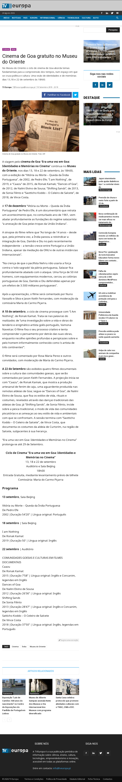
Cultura (86, 18)
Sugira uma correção (69, 640)
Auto (95, 18)
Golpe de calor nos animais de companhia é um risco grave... (109, 353)
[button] (117, 17)
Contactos (107, 779)
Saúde (102, 359)
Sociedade (104, 206)
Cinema (15, 646)
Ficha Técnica (94, 779)
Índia (24, 646)
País (25, 18)
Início (6, 18)
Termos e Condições (33, 779)
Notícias (16, 18)
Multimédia (9, 23)
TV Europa (7, 87)
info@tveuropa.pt (62, 768)
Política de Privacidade (56, 779)
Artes (13, 49)
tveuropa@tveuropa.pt (25, 87)
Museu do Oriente (38, 646)
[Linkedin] (107, 13)
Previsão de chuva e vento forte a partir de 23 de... (108, 200)
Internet (103, 285)
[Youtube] (117, 13)
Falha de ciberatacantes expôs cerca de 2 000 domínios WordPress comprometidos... (108, 277)
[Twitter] (112, 13)
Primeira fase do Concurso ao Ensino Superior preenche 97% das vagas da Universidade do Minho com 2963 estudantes (101, 51)
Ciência (61, 18)
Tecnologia (73, 18)
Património (7, 693)
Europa (33, 18)
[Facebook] (101, 13)
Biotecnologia (105, 190)
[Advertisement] (40, 35)
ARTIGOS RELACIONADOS (41, 671)
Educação (103, 263)
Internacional (47, 18)
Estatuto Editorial (77, 779)
